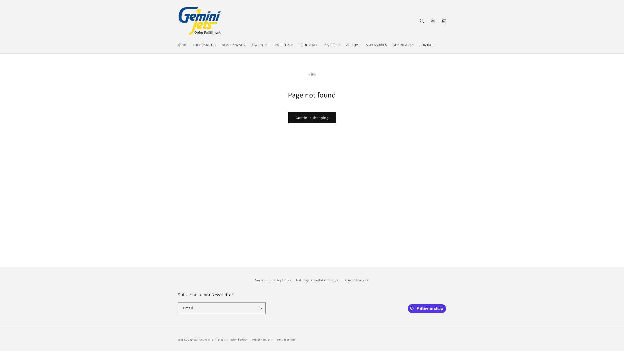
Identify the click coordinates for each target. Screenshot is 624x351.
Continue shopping (312, 117)
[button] (422, 21)
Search (260, 280)
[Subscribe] (260, 308)
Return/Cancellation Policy (317, 280)
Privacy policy (261, 339)
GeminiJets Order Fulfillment (206, 339)
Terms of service (285, 339)
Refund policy (239, 339)
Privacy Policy (281, 280)
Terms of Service (356, 280)
